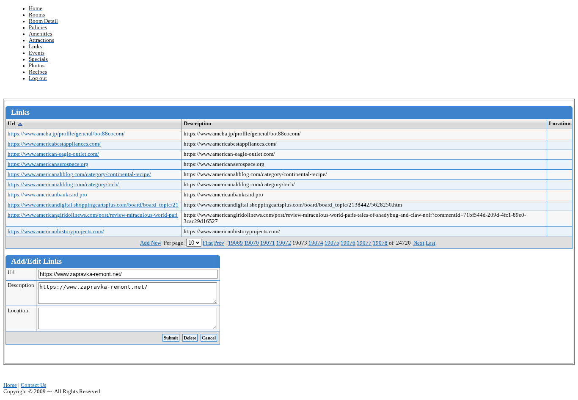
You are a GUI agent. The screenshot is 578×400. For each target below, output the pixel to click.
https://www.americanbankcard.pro (47, 195)
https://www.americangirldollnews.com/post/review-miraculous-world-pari (93, 215)
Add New (150, 243)
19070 (251, 243)
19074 (315, 243)
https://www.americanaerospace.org (48, 164)
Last (430, 243)
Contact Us (33, 385)
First (208, 243)
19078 (380, 243)
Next (418, 243)
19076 (348, 243)
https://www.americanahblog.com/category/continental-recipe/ (79, 174)
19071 (267, 243)
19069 (235, 243)
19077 (364, 243)
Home (10, 385)
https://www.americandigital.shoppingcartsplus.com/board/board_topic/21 (93, 205)
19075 (332, 243)
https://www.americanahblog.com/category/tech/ (63, 185)
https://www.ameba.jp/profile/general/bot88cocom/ (66, 134)
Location (18, 311)
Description (21, 285)
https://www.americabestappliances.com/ (54, 144)
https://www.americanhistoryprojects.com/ (56, 231)
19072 (283, 243)
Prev (219, 243)
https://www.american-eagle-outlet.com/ (53, 154)
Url (12, 124)
